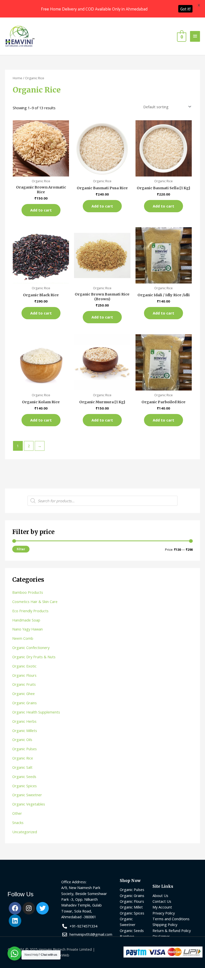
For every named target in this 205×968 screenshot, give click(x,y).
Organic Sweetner (27, 794)
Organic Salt (22, 767)
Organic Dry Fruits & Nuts (34, 656)
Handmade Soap (26, 620)
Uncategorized (24, 831)
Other (17, 813)
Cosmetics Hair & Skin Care (35, 601)
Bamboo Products (27, 592)
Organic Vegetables (28, 804)
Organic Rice (22, 758)
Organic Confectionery (31, 647)
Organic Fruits (24, 684)
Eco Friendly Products (30, 610)
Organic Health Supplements (36, 712)
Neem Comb (22, 638)
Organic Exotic (24, 666)
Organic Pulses (24, 748)
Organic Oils (22, 739)
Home (17, 78)
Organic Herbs (24, 721)
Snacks (18, 822)
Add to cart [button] (41, 210)
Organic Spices (24, 785)
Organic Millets (24, 730)
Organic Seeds (24, 776)
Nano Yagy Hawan (27, 629)
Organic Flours (24, 675)
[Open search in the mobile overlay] (103, 501)
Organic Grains (24, 702)
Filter (21, 549)
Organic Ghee (23, 693)
